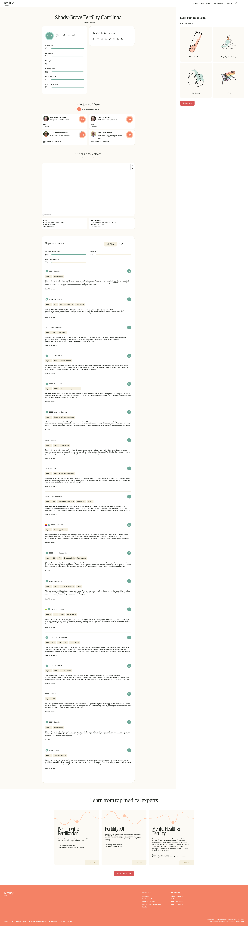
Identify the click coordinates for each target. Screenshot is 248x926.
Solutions (175, 899)
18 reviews (59, 37)
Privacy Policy (21, 921)
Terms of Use (8, 921)
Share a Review (148, 902)
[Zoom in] (132, 165)
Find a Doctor (205, 3)
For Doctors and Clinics (151, 904)
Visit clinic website (88, 158)
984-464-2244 (48, 226)
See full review (50, 289)
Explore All (186, 103)
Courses (195, 3)
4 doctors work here (88, 22)
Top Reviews (123, 244)
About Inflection (218, 3)
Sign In (229, 3)
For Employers (177, 902)
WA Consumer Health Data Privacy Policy (43, 921)
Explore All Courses (124, 873)
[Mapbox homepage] (46, 215)
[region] (88, 189)
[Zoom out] (132, 168)
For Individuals (177, 904)
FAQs (144, 907)
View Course (92, 862)
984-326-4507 (96, 226)
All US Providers (66, 921)
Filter (112, 244)
